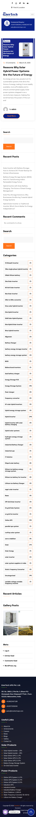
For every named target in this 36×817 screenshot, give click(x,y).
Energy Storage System (13, 386)
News (7, 495)
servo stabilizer (10, 538)
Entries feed (9, 656)
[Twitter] (20, 3)
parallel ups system (12, 526)
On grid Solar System (12, 508)
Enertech (17, 805)
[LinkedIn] (23, 3)
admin (14, 109)
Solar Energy (9, 551)
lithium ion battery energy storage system (14, 470)
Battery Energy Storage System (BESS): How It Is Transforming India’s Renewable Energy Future (17, 179)
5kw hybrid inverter (11, 312)
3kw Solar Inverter (11, 281)
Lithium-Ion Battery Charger (14, 483)
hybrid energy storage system (15, 410)
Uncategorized (10, 575)
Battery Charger (10, 343)
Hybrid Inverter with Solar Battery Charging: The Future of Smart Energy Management (17, 188)
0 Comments (10, 63)
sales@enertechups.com (18, 27)
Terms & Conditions (21, 810)
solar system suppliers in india (15, 563)
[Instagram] (16, 3)
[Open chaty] (5, 812)
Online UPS (8, 520)
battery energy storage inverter (16, 349)
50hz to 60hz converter (13, 300)
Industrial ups (10, 451)
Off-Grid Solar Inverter (12, 502)
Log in (7, 651)
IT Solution (8, 457)
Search (6, 132)
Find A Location (19, 7)
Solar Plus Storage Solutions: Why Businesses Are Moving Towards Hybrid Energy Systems (17, 197)
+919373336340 (16, 24)
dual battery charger (12, 373)
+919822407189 (27, 24)
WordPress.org (10, 666)
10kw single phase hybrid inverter (16, 269)
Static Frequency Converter (14, 569)
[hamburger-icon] (32, 14)
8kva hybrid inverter (12, 330)
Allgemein (8, 336)
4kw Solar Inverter (11, 293)
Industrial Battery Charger (14, 445)
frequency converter (12, 398)
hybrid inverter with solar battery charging (14, 423)
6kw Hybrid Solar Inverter (13, 324)
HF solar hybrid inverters (13, 404)
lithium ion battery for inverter (15, 477)
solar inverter (9, 557)
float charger (9, 392)
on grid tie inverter (11, 514)
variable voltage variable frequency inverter (13, 582)
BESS (6, 361)
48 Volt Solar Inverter (12, 287)
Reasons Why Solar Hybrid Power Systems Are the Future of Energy (17, 71)
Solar (7, 545)
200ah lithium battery (12, 275)
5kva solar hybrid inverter (14, 306)
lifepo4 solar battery (12, 463)
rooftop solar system (12, 532)
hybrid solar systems (12, 430)
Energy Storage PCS (12, 379)
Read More (11, 116)
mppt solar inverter (12, 489)
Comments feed (11, 661)
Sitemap (26, 813)
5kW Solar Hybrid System (13, 318)
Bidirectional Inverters (13, 367)
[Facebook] (12, 3)
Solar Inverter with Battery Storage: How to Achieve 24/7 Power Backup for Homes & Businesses (17, 170)
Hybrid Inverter (10, 416)
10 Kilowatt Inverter (11, 263)
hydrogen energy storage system (14, 437)
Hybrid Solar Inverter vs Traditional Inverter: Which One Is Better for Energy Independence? (17, 206)
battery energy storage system (16, 355)
